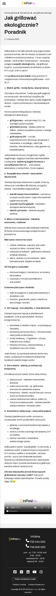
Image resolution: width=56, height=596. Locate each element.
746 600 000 (37, 547)
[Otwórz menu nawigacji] (4, 3)
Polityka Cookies (19, 585)
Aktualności (25, 13)
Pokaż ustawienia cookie (25, 579)
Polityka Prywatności (36, 585)
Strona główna (10, 13)
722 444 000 (37, 541)
